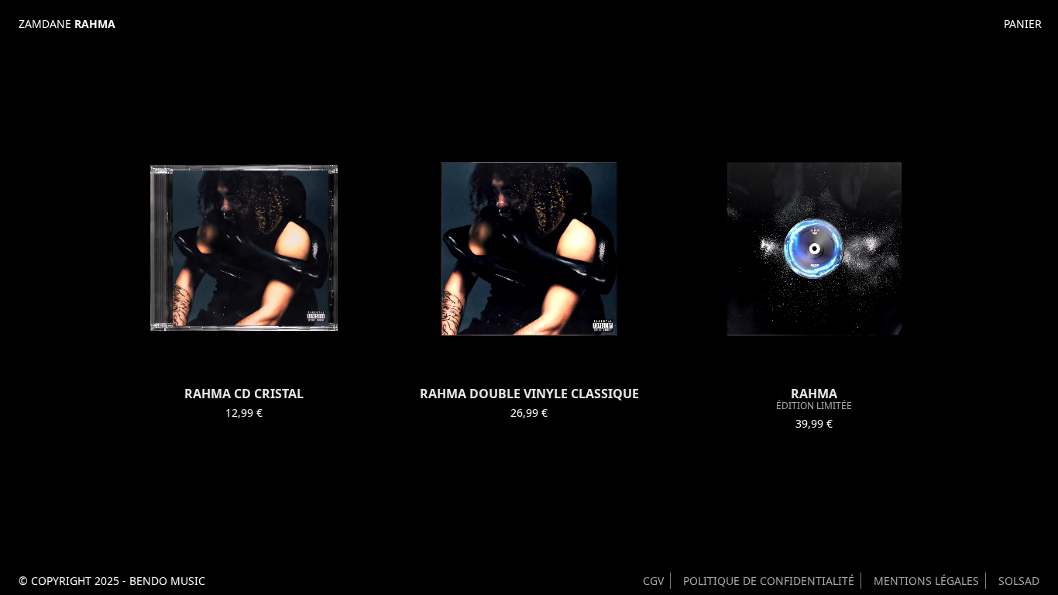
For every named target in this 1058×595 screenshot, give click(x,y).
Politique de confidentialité (768, 580)
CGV (653, 580)
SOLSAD (1018, 580)
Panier (1022, 23)
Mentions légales (926, 580)
